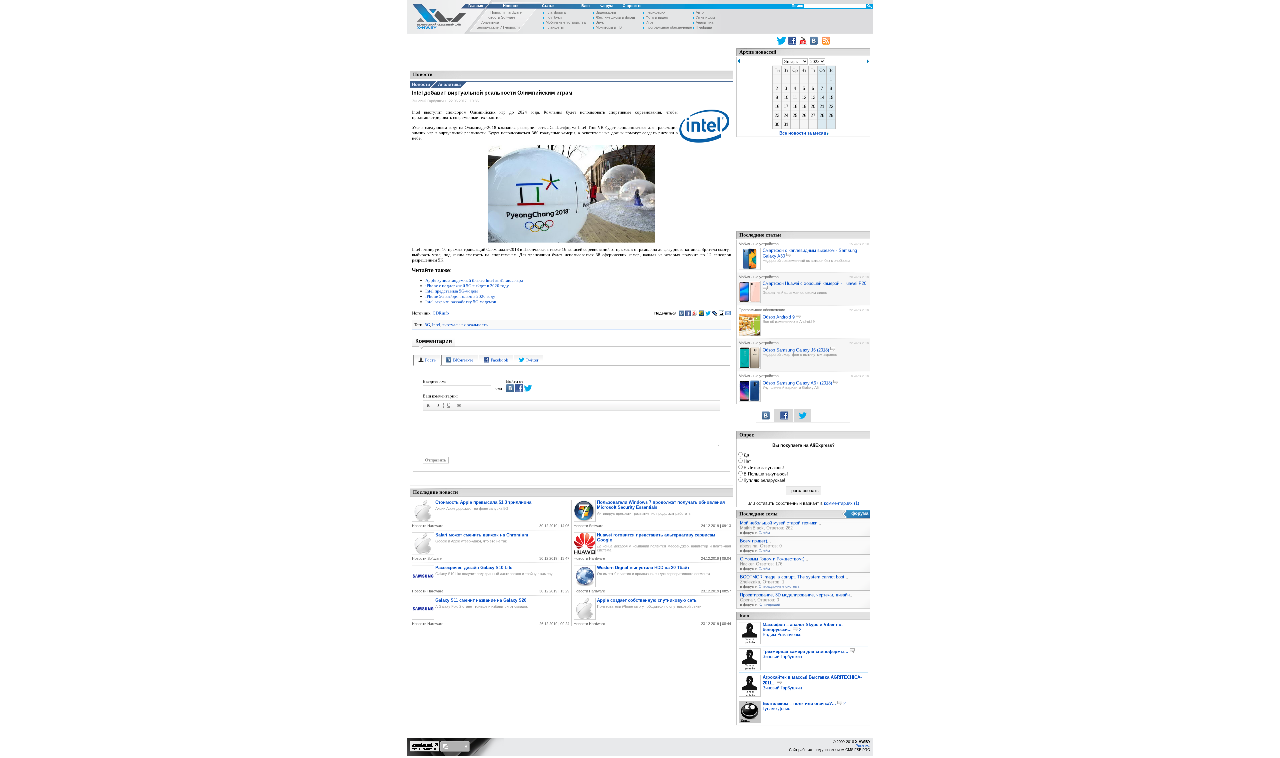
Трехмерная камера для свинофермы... (805, 651)
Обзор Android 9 (779, 317)
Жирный (429, 406)
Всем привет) (753, 540)
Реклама (863, 746)
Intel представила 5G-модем (451, 291)
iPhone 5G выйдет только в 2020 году (460, 296)
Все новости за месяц (802, 133)
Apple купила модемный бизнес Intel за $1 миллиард (474, 280)
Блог (585, 6)
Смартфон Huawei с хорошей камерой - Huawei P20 (814, 283)
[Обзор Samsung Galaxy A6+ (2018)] (750, 400)
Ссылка (460, 406)
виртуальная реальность (465, 324)
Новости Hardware (506, 12)
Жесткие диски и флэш (615, 17)
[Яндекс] (695, 313)
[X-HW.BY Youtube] (804, 41)
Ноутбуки (554, 17)
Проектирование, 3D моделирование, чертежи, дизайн (795, 594)
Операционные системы (779, 586)
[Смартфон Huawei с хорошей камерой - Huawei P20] (750, 302)
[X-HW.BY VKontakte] (814, 41)
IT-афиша (704, 27)
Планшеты (555, 27)
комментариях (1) (841, 503)
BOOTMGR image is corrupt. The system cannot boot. (793, 576)
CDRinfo (441, 313)
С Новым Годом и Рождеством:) (772, 558)
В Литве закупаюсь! (764, 467)
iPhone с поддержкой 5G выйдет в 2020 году (467, 285)
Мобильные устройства (566, 22)
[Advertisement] (572, 52)
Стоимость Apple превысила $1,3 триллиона (483, 502)
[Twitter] (708, 313)
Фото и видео (657, 17)
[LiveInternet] (721, 313)
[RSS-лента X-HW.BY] (826, 41)
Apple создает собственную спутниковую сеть (647, 600)
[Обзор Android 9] (750, 335)
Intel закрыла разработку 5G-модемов (460, 301)
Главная (475, 6)
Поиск (797, 6)
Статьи (548, 6)
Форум (606, 6)
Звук (600, 22)
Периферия (655, 12)
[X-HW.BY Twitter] (781, 41)
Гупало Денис (776, 708)
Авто (700, 12)
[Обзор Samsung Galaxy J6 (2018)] (750, 368)
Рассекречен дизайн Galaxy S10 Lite (473, 567)
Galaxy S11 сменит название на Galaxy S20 (480, 600)
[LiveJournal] (715, 313)
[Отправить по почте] (728, 313)
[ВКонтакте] (681, 313)
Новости (511, 6)
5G (427, 324)
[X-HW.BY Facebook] (793, 41)
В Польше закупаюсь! (766, 473)
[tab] (426, 360)
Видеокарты (606, 12)
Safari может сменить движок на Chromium (481, 534)
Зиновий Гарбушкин (782, 656)
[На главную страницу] (437, 18)
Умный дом (705, 17)
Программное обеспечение (669, 27)
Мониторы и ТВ (609, 27)
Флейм (764, 532)
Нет (747, 461)
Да (746, 454)
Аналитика (490, 22)
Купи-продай (769, 604)
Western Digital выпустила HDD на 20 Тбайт (643, 567)
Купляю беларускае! (764, 480)
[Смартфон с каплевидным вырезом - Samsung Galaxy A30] (750, 269)
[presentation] (427, 360)
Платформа (556, 12)
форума (859, 513)
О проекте (632, 6)
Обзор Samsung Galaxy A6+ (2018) (797, 382)
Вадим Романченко (782, 634)
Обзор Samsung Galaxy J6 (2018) (796, 350)
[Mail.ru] (701, 313)
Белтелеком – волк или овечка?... (799, 703)
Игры (650, 22)
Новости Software (500, 17)
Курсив (439, 406)
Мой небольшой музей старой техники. (779, 522)
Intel (436, 324)
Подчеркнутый (449, 406)
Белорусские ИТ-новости (498, 27)
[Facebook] (688, 313)
